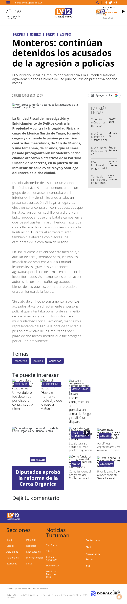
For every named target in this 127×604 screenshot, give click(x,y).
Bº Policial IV (21, 384)
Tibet (49, 551)
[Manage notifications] (119, 596)
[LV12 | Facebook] (106, 3)
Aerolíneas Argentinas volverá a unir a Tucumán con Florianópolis (109, 448)
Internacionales (34, 557)
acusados (55, 361)
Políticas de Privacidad (38, 588)
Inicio (9, 539)
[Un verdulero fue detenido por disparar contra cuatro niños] (24, 388)
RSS (88, 566)
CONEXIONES (105, 436)
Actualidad (12, 551)
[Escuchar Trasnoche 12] (123, 11)
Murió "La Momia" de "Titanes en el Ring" (99, 138)
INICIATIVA (75, 464)
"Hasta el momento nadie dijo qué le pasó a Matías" (51, 400)
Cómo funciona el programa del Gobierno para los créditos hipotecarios (80, 478)
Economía (11, 563)
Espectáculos (33, 551)
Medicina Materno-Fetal (51, 574)
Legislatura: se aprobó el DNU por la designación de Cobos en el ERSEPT (80, 450)
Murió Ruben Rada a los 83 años (99, 151)
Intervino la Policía (80, 389)
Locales (10, 545)
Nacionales (12, 557)
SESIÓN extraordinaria (78, 434)
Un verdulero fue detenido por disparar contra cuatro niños (22, 400)
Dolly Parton (53, 565)
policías (38, 361)
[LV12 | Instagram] (115, 3)
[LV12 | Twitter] (110, 3)
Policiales (31, 539)
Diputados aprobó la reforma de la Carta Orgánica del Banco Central (38, 481)
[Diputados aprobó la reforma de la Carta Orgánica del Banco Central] (38, 446)
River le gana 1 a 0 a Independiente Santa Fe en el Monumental (108, 476)
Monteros (21, 361)
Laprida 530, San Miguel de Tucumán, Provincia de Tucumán (45, 595)
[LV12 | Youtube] (115, 516)
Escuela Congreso (51, 558)
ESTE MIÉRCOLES (38, 459)
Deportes (31, 545)
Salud (29, 563)
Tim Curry (51, 545)
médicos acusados (51, 384)
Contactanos (93, 540)
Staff (88, 547)
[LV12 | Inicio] (117, 529)
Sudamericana (106, 464)
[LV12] (13, 519)
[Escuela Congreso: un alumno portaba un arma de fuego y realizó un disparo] (80, 394)
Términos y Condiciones (16, 588)
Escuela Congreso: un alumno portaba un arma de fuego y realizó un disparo (80, 410)
